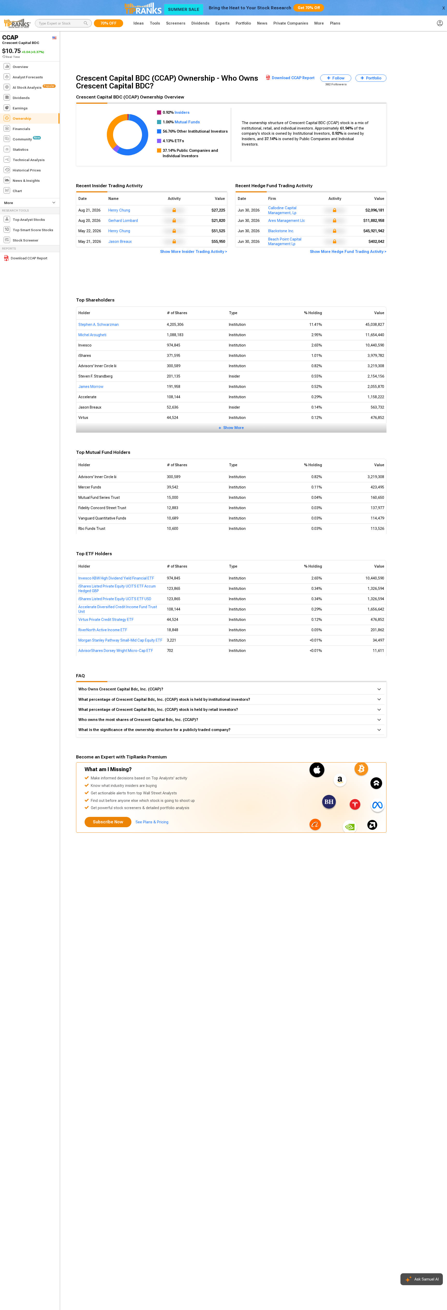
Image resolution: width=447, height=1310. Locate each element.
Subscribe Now (108, 821)
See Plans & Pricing (152, 822)
